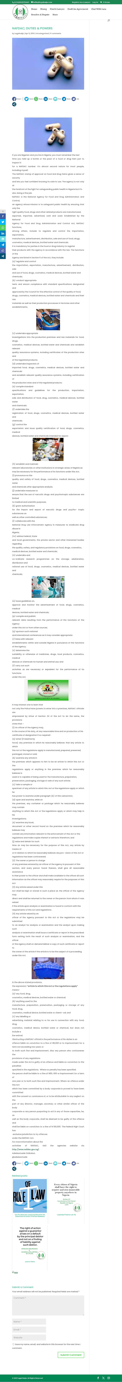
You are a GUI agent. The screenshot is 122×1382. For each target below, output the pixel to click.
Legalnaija (19, 33)
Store (55, 15)
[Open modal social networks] (14, 104)
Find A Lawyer (57, 9)
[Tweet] (28, 99)
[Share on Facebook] (16, 99)
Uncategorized (42, 33)
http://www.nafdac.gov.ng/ (25, 1149)
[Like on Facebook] (75, 99)
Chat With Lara (98, 9)
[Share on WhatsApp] (38, 99)
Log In (95, 2)
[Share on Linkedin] (48, 99)
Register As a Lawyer (81, 2)
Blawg (43, 9)
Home (34, 9)
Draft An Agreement (78, 9)
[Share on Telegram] (66, 99)
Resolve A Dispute (40, 15)
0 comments (55, 33)
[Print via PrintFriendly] (57, 99)
